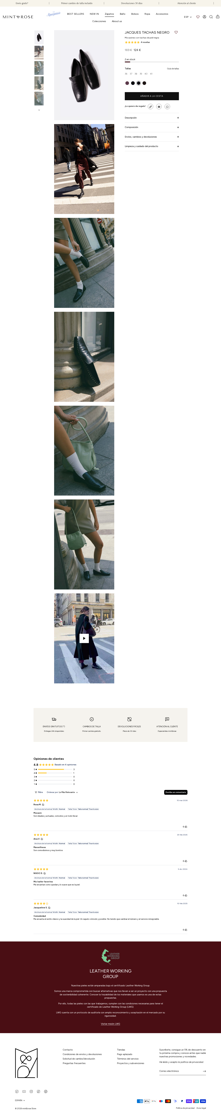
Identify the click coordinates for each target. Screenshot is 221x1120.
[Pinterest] (46, 1091)
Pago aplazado (124, 1054)
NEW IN (94, 13)
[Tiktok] (38, 1091)
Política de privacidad (185, 1108)
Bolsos (135, 13)
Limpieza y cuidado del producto (141, 146)
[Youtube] (24, 1091)
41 (151, 73)
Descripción (131, 117)
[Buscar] (211, 17)
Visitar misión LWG (110, 1023)
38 (136, 73)
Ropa (147, 13)
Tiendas (121, 1049)
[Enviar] (204, 1071)
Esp (186, 16)
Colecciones (99, 21)
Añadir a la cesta (151, 96)
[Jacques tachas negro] (39, 37)
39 (141, 73)
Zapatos (109, 13)
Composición (131, 127)
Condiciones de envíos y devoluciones (82, 1054)
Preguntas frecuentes (74, 1063)
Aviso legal (201, 1108)
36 (126, 73)
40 (145, 73)
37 (131, 73)
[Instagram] (31, 1091)
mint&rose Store (29, 1108)
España (18, 1100)
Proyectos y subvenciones (130, 1063)
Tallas (152, 68)
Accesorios (162, 13)
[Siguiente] (39, 110)
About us (117, 21)
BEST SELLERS (75, 13)
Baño (122, 13)
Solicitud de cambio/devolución (79, 1058)
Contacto (68, 1049)
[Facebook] (17, 1091)
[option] (39, 37)
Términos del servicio (128, 1058)
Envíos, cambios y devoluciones (141, 136)
